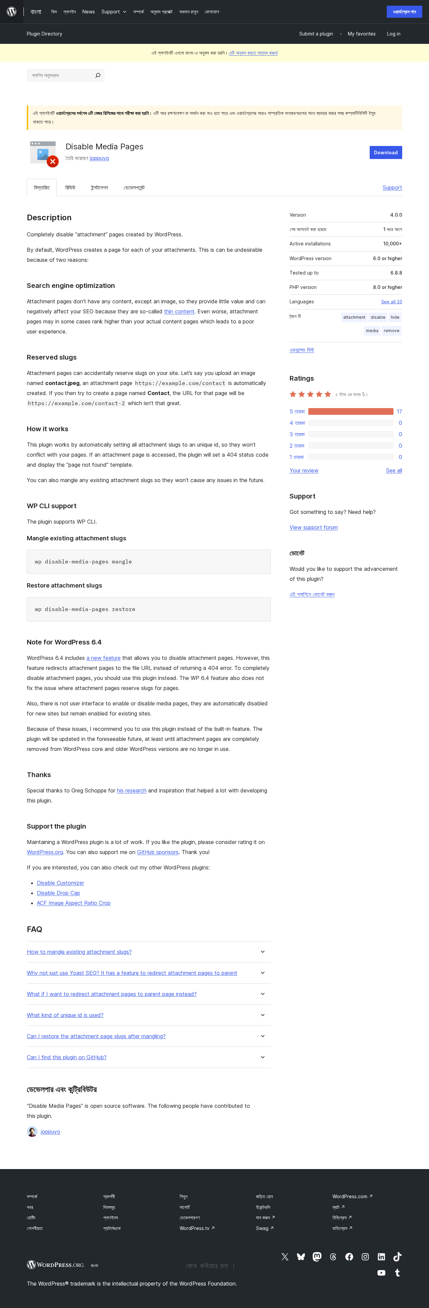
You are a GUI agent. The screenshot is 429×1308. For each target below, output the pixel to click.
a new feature (103, 658)
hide (395, 317)
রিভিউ (70, 187)
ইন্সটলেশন (99, 187)
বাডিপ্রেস (342, 1228)
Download (386, 152)
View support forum (314, 527)
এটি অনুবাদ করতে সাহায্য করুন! (253, 53)
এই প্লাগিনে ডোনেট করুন (312, 594)
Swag (265, 1228)
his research (131, 790)
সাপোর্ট (185, 1207)
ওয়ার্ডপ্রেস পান (404, 11)
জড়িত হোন (264, 1196)
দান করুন (265, 1217)
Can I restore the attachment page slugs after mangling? (96, 1036)
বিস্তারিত (42, 187)
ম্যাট (338, 1207)
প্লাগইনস (110, 1217)
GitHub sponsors (158, 852)
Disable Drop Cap (58, 893)
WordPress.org (45, 852)
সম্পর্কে (32, 1196)
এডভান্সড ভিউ (302, 350)
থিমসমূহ (109, 1207)
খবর (30, 1207)
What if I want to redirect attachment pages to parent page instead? (112, 994)
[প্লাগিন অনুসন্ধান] (98, 75)
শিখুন (183, 1196)
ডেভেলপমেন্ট (134, 187)
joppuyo (99, 158)
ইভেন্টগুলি (263, 1207)
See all (394, 470)
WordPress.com (352, 1196)
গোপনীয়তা (35, 1228)
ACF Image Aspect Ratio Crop (74, 903)
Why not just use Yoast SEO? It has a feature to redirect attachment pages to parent (132, 973)
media (372, 330)
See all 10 (391, 301)
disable (378, 317)
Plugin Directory (44, 33)
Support (392, 187)
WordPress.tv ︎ (197, 1228)
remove (392, 330)
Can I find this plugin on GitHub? (67, 1057)
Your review (304, 470)
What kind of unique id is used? (65, 1015)
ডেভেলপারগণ (190, 1217)
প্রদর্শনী (109, 1196)
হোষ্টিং (31, 1217)
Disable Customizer (60, 882)
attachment (354, 317)
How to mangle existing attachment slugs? (79, 952)
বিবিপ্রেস (342, 1217)
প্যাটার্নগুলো (112, 1228)
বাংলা (94, 1265)
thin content (179, 311)
